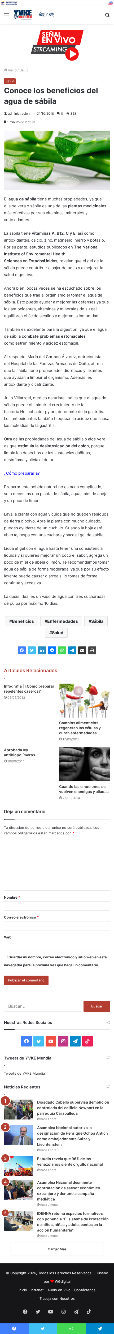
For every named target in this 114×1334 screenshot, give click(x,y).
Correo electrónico (21, 917)
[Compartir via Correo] (82, 650)
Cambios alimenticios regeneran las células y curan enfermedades (80, 727)
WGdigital (63, 1281)
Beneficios (23, 621)
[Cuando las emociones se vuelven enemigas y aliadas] (84, 764)
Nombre (12, 897)
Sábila (97, 621)
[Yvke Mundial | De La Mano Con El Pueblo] (34, 15)
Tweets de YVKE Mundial (25, 1073)
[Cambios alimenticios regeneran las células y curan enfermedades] (84, 701)
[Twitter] (32, 650)
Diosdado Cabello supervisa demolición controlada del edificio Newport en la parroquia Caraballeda (73, 1108)
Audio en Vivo (59, 1290)
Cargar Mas (57, 1249)
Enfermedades (62, 621)
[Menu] (6, 17)
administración (19, 113)
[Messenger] (52, 650)
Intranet (37, 1290)
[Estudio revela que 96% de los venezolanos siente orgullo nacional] (18, 1166)
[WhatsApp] (62, 650)
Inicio (12, 70)
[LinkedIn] (42, 650)
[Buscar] (107, 17)
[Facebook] (22, 650)
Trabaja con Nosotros (57, 1298)
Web (7, 937)
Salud (24, 70)
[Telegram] (72, 650)
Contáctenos (84, 1290)
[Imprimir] (92, 650)
